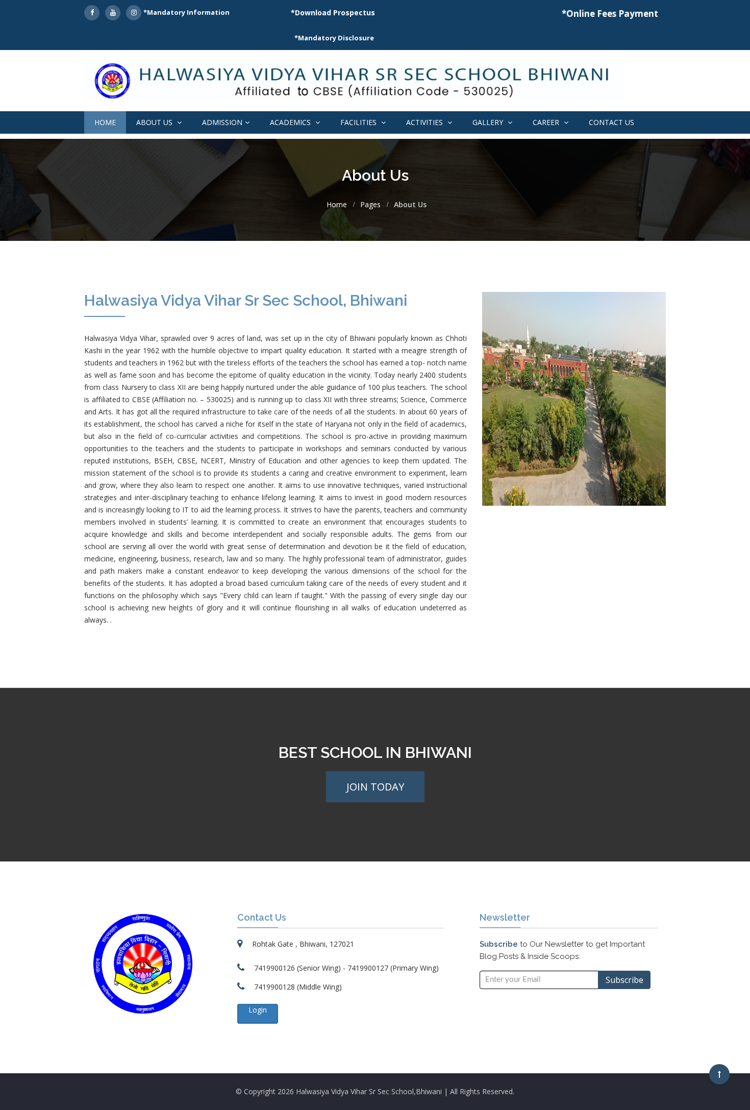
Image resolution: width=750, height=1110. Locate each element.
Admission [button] (222, 122)
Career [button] (547, 122)
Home (105, 122)
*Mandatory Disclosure (334, 37)
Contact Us (611, 122)
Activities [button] (425, 122)
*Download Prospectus (333, 12)
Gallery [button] (488, 122)
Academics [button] (291, 122)
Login (257, 1010)
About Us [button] (155, 122)
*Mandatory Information (186, 12)
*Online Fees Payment (610, 13)
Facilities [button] (359, 122)
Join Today (375, 787)
